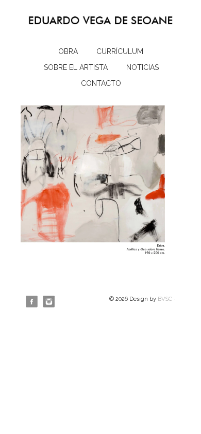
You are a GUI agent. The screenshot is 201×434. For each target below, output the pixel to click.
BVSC (165, 299)
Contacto (101, 83)
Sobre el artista (76, 67)
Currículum (119, 51)
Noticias (142, 67)
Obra (68, 51)
